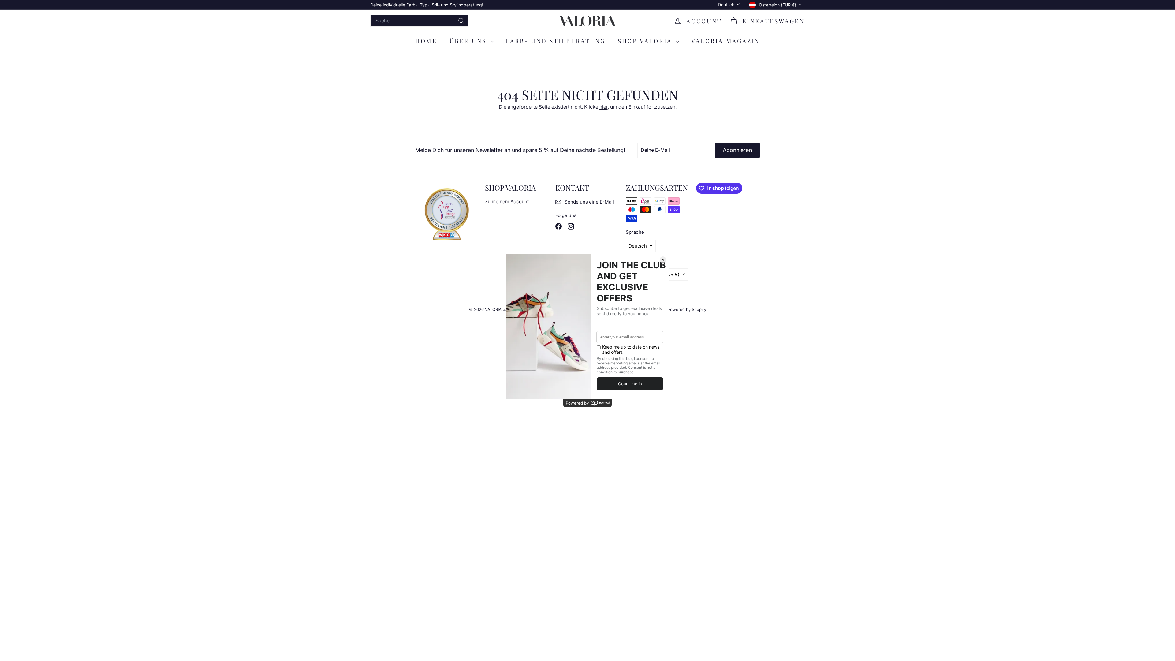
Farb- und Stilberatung (556, 41)
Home (426, 41)
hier (603, 107)
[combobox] (419, 21)
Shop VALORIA (646, 41)
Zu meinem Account (507, 201)
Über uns (469, 41)
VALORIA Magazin (725, 41)
